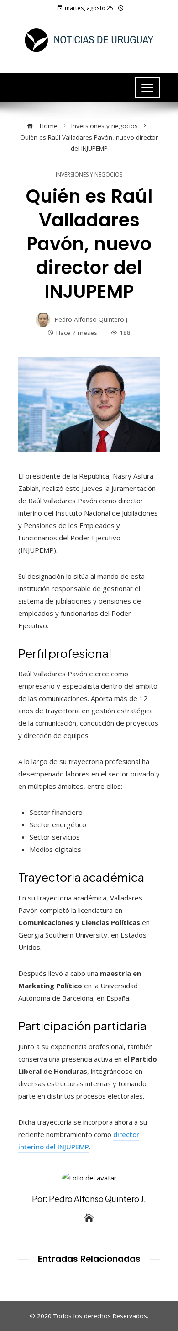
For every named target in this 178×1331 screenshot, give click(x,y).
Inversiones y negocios (89, 175)
